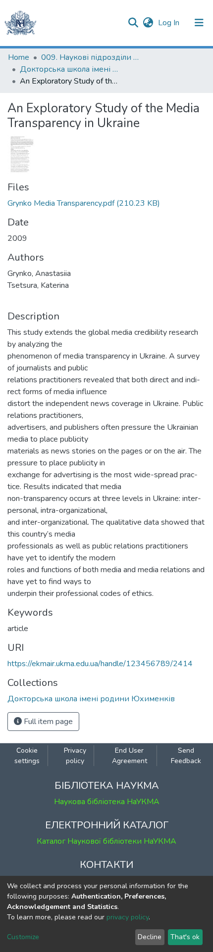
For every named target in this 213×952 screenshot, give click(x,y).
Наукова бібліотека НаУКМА (107, 801)
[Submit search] (133, 22)
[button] (148, 23)
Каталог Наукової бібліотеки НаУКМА (106, 841)
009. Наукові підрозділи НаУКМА (90, 57)
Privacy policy (75, 756)
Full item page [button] (47, 721)
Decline (149, 937)
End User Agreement (129, 756)
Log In (169, 22)
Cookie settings (27, 756)
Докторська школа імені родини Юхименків (69, 69)
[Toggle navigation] (199, 23)
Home (18, 57)
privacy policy (127, 917)
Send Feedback (186, 756)
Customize (23, 937)
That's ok (185, 937)
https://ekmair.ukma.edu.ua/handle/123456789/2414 (100, 663)
